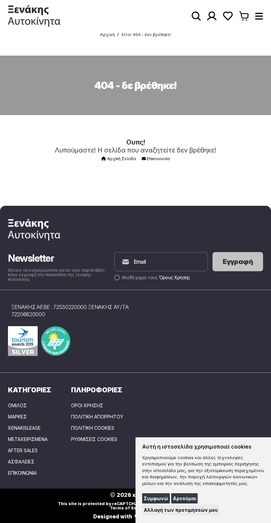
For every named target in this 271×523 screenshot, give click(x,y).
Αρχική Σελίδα (121, 158)
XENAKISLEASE (24, 428)
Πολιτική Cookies (92, 428)
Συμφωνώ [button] (156, 498)
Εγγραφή (238, 262)
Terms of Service (128, 508)
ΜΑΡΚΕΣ (17, 416)
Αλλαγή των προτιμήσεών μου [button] (181, 510)
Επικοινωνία (158, 158)
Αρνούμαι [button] (184, 498)
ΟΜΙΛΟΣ (17, 405)
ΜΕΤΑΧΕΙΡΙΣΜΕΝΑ (28, 439)
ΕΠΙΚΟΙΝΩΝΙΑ (22, 473)
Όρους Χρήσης (174, 277)
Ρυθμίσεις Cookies (94, 439)
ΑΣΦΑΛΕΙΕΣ (21, 461)
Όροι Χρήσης (87, 405)
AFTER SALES (23, 450)
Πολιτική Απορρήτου (97, 416)
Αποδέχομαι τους (156, 277)
